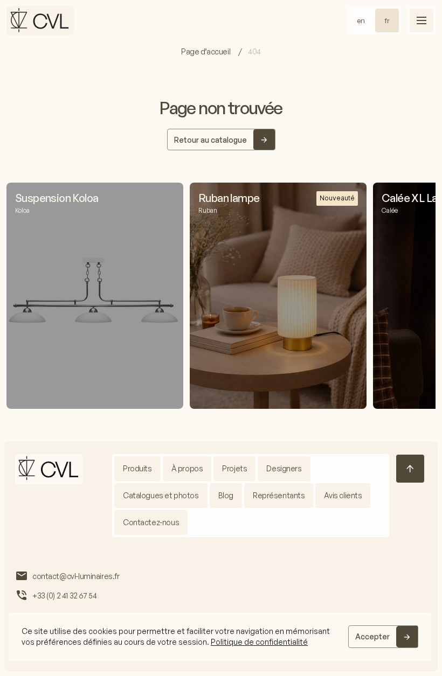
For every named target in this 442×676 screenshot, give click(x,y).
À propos (187, 468)
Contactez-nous (151, 522)
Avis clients (343, 495)
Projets (234, 468)
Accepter (372, 636)
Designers (283, 468)
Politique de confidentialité (259, 641)
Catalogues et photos (161, 495)
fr (387, 20)
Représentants (279, 495)
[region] (220, 636)
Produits (137, 468)
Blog (225, 495)
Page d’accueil (206, 51)
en (361, 20)
